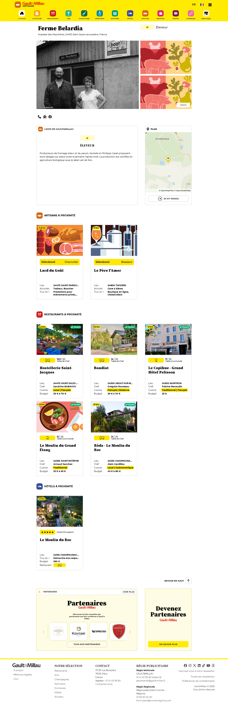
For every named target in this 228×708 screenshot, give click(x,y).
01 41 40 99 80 (113, 680)
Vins (56, 675)
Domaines (60, 688)
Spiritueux (59, 683)
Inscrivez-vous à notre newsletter (197, 671)
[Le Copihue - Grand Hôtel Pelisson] (168, 361)
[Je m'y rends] (168, 165)
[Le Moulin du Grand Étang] (60, 439)
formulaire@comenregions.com (153, 700)
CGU (15, 679)
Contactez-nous (103, 684)
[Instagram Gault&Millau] (190, 665)
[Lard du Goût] (60, 262)
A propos (18, 670)
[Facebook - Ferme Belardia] (51, 116)
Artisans (58, 696)
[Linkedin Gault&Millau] (199, 665)
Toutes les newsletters (203, 676)
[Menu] (210, 4)
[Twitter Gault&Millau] (194, 665)
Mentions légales (22, 674)
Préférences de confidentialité (198, 681)
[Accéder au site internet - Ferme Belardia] (46, 116)
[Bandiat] (114, 361)
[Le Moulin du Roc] (60, 533)
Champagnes (61, 679)
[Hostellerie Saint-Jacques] (60, 361)
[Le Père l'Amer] (114, 262)
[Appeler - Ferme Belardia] (40, 116)
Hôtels (57, 692)
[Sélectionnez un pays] (202, 4)
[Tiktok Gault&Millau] (203, 665)
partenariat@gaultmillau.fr (150, 680)
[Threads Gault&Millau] (213, 665)
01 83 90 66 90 (144, 697)
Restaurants (60, 670)
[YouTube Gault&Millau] (208, 665)
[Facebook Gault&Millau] (185, 665)
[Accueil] (33, 3)
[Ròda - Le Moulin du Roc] (114, 439)
